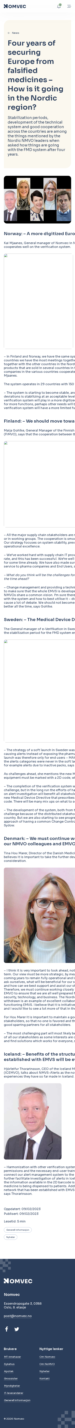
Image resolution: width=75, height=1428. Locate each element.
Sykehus (9, 1364)
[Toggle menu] (69, 6)
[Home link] (15, 6)
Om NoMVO (47, 1364)
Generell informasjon (17, 1230)
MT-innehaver (12, 1356)
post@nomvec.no (18, 1316)
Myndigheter (12, 1385)
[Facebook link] (6, 1329)
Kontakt (44, 1378)
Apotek (8, 1371)
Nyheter (10, 1237)
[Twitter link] (16, 1329)
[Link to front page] (23, 1281)
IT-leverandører (13, 1393)
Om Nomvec (47, 1356)
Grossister (11, 1378)
